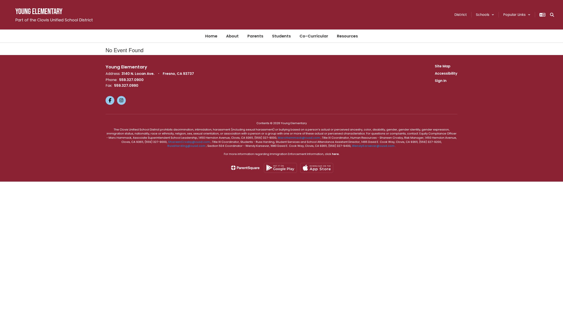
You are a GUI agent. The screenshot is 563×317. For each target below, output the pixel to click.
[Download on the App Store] (316, 168)
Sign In (440, 80)
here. (335, 154)
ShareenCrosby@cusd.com (189, 142)
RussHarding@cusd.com (186, 146)
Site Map (442, 66)
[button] (485, 14)
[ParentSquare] (245, 167)
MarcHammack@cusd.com (299, 138)
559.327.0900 (131, 79)
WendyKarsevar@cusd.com (373, 146)
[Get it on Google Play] (280, 168)
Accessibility (446, 73)
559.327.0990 (126, 85)
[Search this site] (552, 15)
